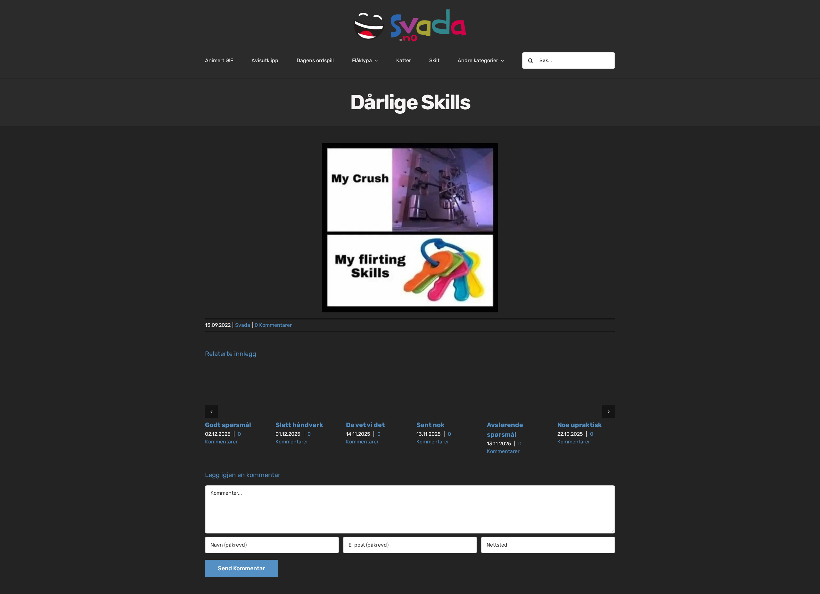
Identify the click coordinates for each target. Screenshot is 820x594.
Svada (242, 325)
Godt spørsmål (228, 425)
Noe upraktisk (579, 425)
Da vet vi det (365, 425)
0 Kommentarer (273, 325)
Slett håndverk (299, 425)
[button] (211, 411)
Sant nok (430, 425)
